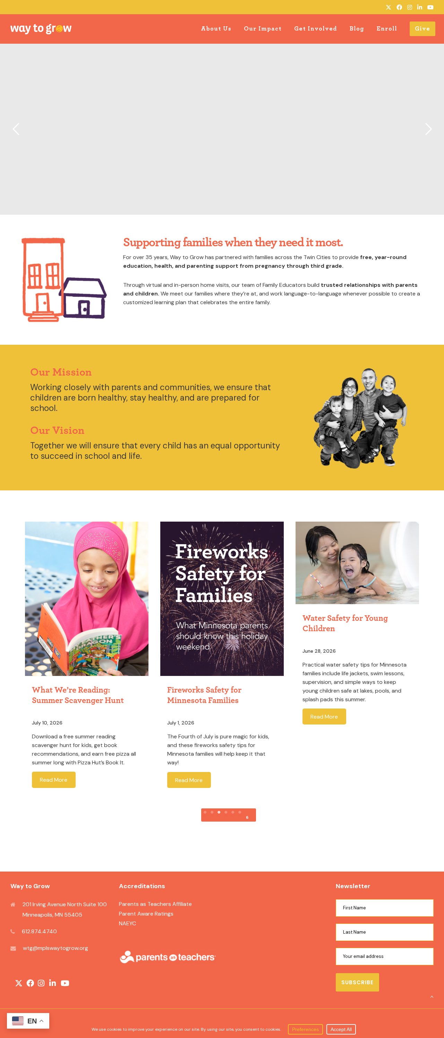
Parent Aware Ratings (146, 913)
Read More (53, 779)
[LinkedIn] (419, 7)
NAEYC (127, 923)
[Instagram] (409, 7)
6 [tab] (247, 817)
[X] (388, 7)
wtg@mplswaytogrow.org (55, 948)
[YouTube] (430, 7)
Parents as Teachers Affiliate (155, 904)
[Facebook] (399, 7)
